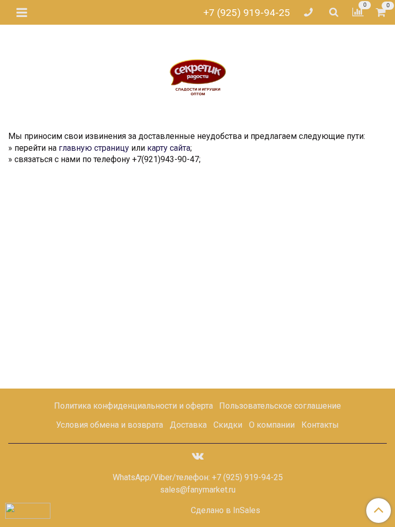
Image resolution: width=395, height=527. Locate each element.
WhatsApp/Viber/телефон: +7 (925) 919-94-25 (198, 477)
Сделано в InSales (225, 510)
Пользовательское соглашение (280, 406)
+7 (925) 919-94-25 (246, 13)
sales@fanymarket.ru (198, 490)
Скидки (227, 425)
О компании (272, 425)
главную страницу (94, 148)
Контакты (320, 425)
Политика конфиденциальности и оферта (133, 406)
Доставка (188, 425)
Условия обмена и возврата (109, 425)
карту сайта (168, 148)
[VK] (198, 456)
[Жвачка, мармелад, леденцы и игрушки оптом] (198, 71)
